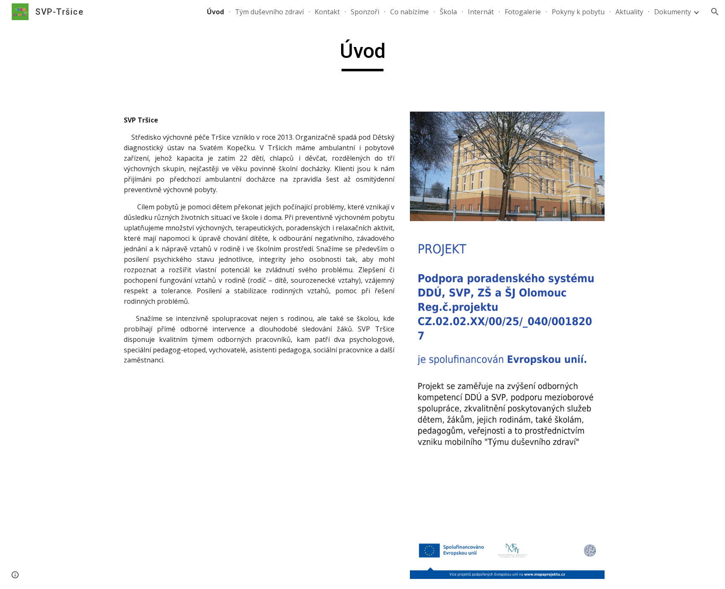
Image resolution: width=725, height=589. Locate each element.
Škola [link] (448, 11)
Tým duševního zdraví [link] (269, 11)
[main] (362, 55)
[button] (715, 12)
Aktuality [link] (629, 11)
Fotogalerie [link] (523, 11)
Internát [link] (481, 11)
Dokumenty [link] (672, 11)
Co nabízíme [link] (409, 11)
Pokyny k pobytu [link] (578, 11)
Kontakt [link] (327, 11)
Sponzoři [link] (365, 11)
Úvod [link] (215, 11)
